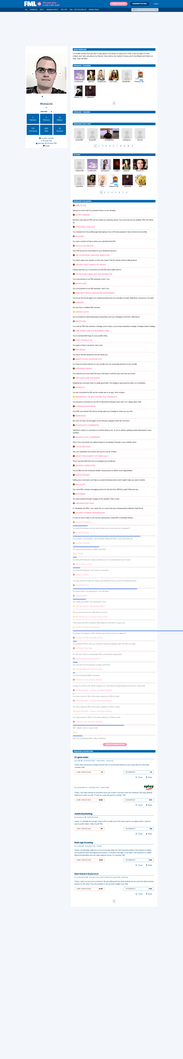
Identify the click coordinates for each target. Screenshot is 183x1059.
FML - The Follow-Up (78, 10)
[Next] (132, 146)
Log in (156, 4)
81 (51, 111)
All (26, 10)
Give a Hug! (44, 111)
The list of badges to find (114, 744)
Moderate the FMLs (140, 4)
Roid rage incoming (83, 843)
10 (128, 146)
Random (33, 10)
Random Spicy (52, 10)
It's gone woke (81, 757)
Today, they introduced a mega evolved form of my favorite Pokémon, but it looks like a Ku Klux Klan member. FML (111, 766)
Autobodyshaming (83, 814)
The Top (64, 10)
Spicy (42, 10)
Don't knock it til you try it (86, 874)
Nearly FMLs (94, 10)
